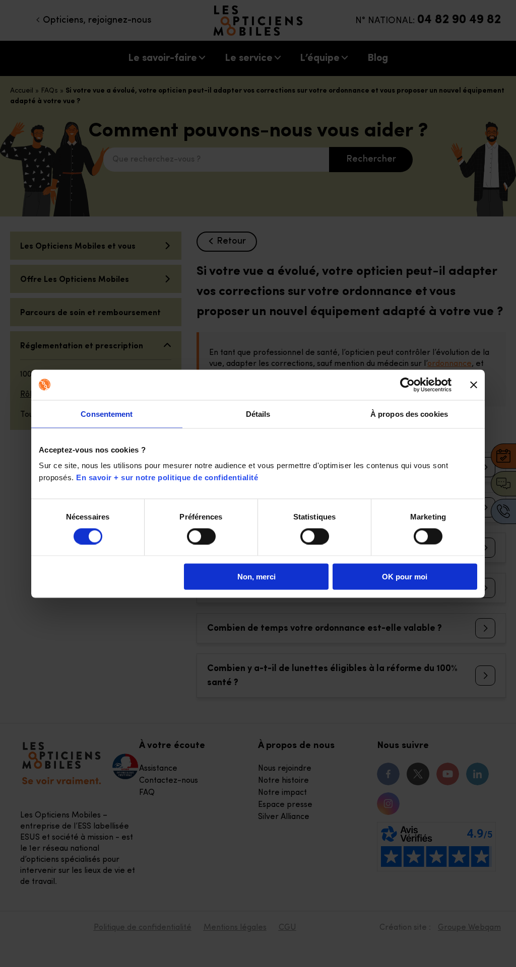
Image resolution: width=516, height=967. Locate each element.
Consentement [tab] (107, 413)
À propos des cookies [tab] (409, 413)
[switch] (201, 536)
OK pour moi (404, 576)
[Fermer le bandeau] (473, 384)
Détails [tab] (258, 413)
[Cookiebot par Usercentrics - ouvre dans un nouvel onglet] (407, 384)
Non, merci (256, 576)
